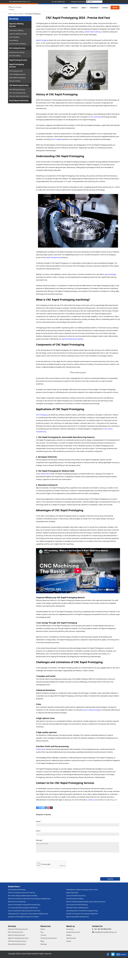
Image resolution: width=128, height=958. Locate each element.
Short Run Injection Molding (74, 899)
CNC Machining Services (18, 85)
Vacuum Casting (14, 81)
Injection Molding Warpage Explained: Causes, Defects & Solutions (86, 902)
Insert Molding (14, 37)
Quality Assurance (73, 932)
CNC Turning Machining (17, 93)
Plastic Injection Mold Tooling (16, 889)
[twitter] (113, 954)
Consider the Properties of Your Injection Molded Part (82, 914)
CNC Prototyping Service (17, 74)
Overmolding (13, 40)
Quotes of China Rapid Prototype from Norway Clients (24, 905)
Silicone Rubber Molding (17, 44)
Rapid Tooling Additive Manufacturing (77, 917)
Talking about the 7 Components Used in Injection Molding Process (28, 914)
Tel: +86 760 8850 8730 (58, 2)
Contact (105, 8)
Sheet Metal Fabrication (19, 100)
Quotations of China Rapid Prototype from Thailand (23, 917)
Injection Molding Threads (18, 34)
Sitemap (43, 944)
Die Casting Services (17, 48)
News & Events (18, 14)
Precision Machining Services (19, 96)
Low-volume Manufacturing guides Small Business (23, 908)
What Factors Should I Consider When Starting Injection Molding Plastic (29, 899)
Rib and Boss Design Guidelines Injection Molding (22, 896)
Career (68, 941)
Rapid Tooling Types (72, 892)
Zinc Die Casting (14, 56)
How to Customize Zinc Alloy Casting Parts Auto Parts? (24, 911)
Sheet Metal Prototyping (17, 78)
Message (39, 840)
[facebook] (108, 954)
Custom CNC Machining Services (76, 896)
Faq (41, 932)
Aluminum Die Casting (16, 52)
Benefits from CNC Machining (17, 902)
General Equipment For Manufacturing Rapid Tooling (82, 911)
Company (69, 929)
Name (38, 821)
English (90, 1)
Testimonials (71, 938)
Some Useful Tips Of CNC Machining (77, 905)
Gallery (69, 935)
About (83, 8)
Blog (42, 941)
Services (74, 8)
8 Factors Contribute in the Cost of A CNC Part (21, 892)
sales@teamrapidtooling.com (105, 932)
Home (65, 8)
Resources (94, 8)
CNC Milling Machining (17, 89)
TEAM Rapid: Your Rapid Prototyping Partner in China (82, 889)
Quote (115, 7)
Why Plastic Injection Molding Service (77, 908)
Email (38, 831)
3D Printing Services (16, 71)
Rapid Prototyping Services (16, 65)
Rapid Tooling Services (18, 60)
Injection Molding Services (16, 25)
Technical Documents (48, 938)
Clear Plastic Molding (16, 30)
